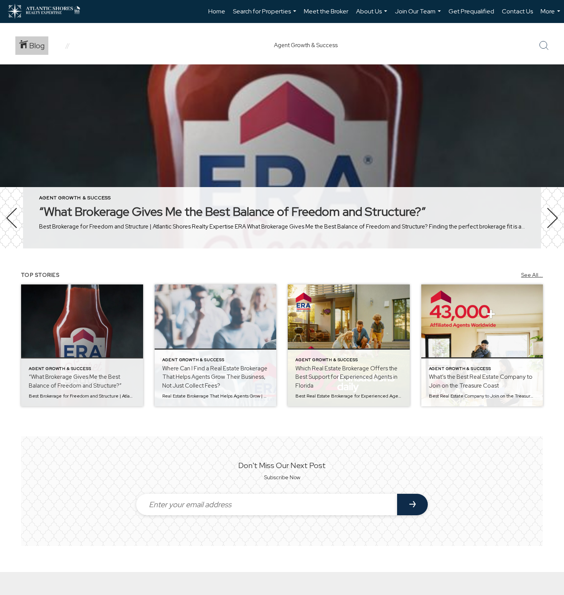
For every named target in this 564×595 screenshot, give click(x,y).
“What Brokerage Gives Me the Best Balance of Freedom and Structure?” (232, 211)
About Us (372, 15)
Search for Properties (265, 15)
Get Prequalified (471, 11)
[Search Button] (544, 45)
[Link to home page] (48, 11)
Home (216, 11)
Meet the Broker (326, 11)
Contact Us (517, 11)
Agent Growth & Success (75, 198)
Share (551, 269)
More (551, 15)
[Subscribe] (412, 504)
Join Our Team (419, 15)
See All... (532, 274)
